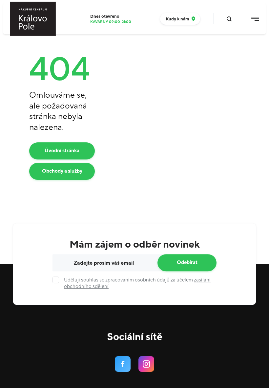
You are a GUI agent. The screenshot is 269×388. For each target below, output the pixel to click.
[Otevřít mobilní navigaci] (255, 19)
